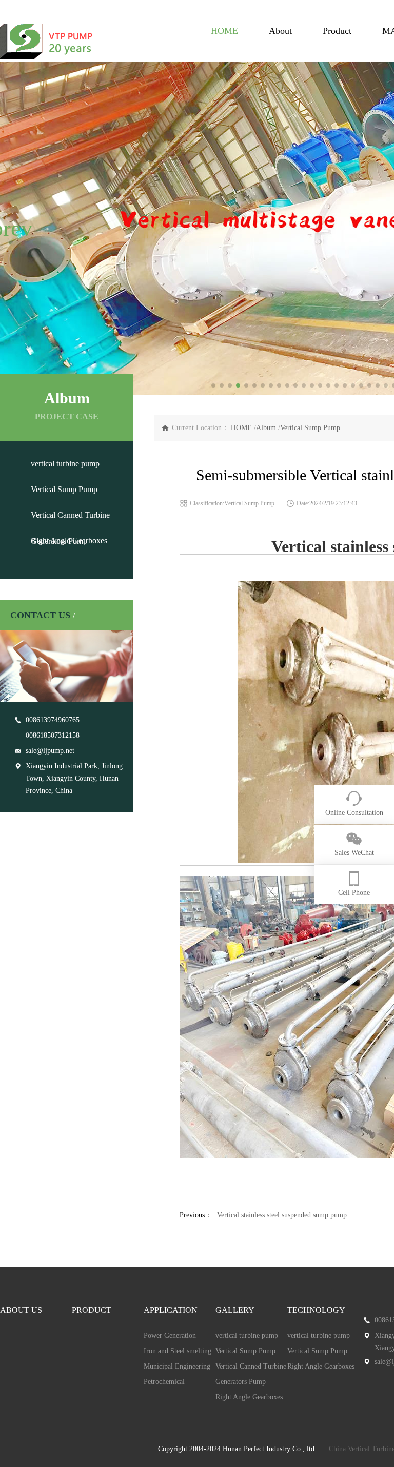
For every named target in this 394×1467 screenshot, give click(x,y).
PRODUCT (91, 1310)
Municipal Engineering (177, 1366)
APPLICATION (171, 1310)
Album (266, 428)
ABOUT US (21, 1310)
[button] (12, 228)
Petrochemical (164, 1382)
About (280, 31)
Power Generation (170, 1335)
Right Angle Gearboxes (69, 540)
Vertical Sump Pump (64, 489)
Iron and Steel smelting (177, 1351)
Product (337, 31)
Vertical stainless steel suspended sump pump (282, 1215)
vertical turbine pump (65, 463)
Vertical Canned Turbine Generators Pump (250, 1374)
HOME (224, 31)
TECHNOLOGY (316, 1310)
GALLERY (234, 1310)
